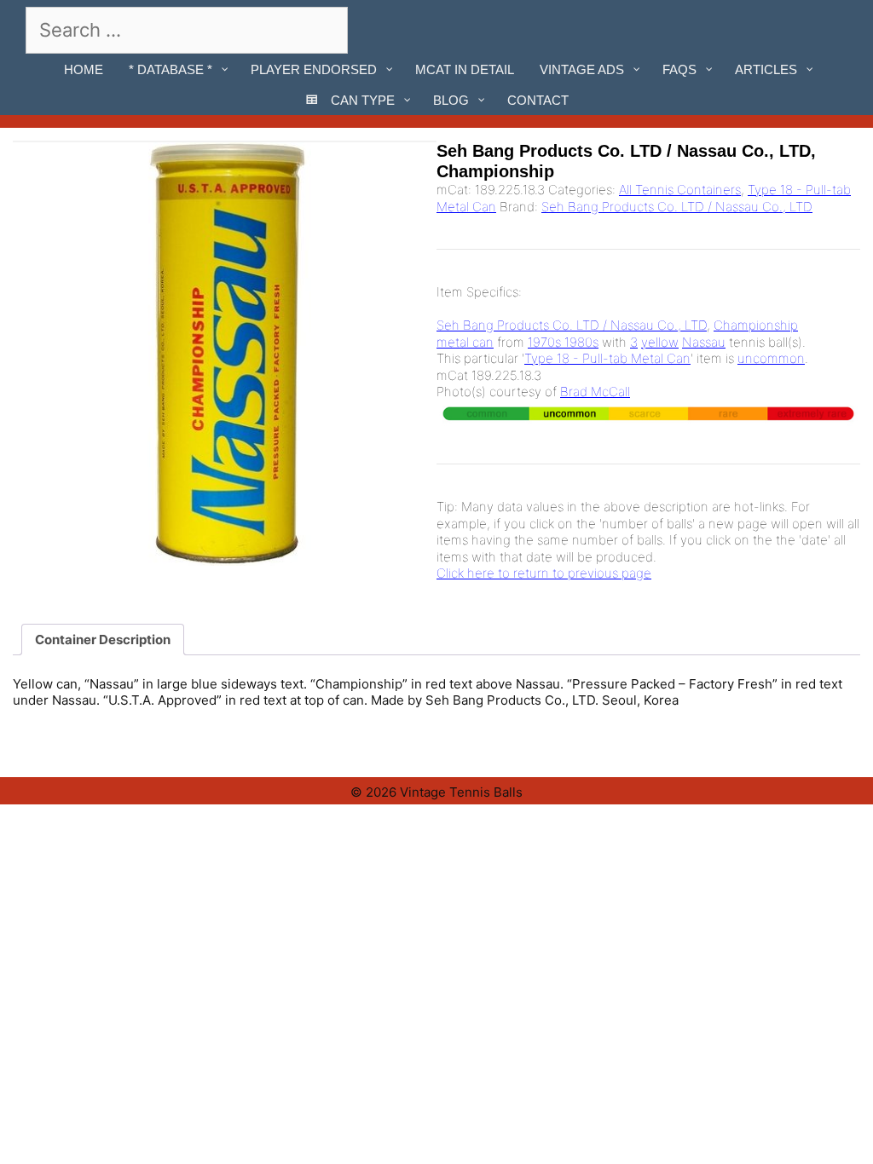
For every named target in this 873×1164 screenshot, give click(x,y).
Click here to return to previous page (543, 573)
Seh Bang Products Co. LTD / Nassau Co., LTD (676, 207)
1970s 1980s (563, 342)
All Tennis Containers (680, 190)
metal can (465, 342)
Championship (756, 325)
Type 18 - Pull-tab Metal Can (607, 358)
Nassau (704, 342)
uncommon (771, 358)
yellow (660, 342)
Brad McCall (595, 391)
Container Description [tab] (103, 639)
